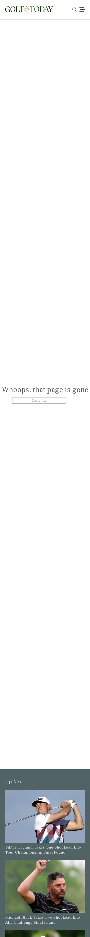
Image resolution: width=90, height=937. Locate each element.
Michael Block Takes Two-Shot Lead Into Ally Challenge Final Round (42, 920)
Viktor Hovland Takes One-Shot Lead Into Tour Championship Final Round (43, 850)
